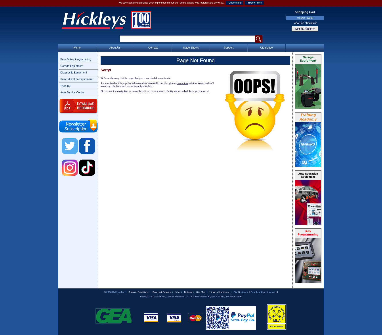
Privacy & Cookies (162, 292)
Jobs (177, 292)
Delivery (188, 292)
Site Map (200, 292)
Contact (153, 47)
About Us (114, 47)
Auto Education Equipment (76, 79)
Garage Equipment (71, 66)
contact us (182, 83)
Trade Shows (191, 47)
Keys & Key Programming (75, 59)
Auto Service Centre (72, 92)
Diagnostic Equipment (73, 72)
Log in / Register (305, 28)
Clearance (266, 47)
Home (77, 47)
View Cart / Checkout (305, 23)
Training (65, 85)
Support (228, 47)
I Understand (234, 2)
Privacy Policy (254, 2)
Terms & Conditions (138, 292)
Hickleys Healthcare (219, 292)
